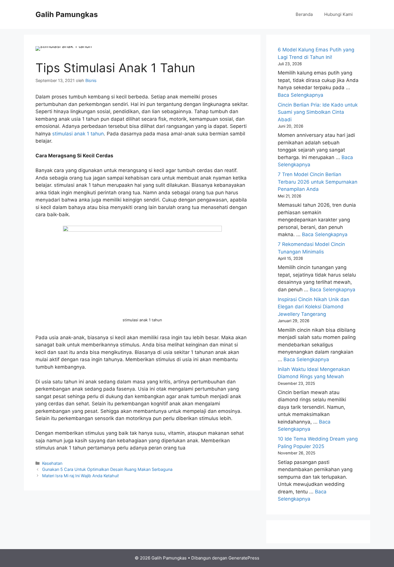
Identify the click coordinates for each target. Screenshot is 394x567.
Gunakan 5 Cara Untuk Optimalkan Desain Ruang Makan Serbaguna (107, 469)
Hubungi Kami (338, 14)
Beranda (304, 14)
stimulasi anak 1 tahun (78, 134)
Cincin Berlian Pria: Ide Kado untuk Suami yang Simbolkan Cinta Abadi (318, 112)
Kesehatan (52, 463)
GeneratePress (243, 558)
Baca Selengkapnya (300, 95)
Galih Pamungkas (66, 14)
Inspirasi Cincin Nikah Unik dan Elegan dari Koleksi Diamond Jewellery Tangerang (313, 306)
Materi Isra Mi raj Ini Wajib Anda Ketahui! (80, 475)
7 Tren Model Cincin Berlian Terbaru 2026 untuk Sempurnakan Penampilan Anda (317, 181)
